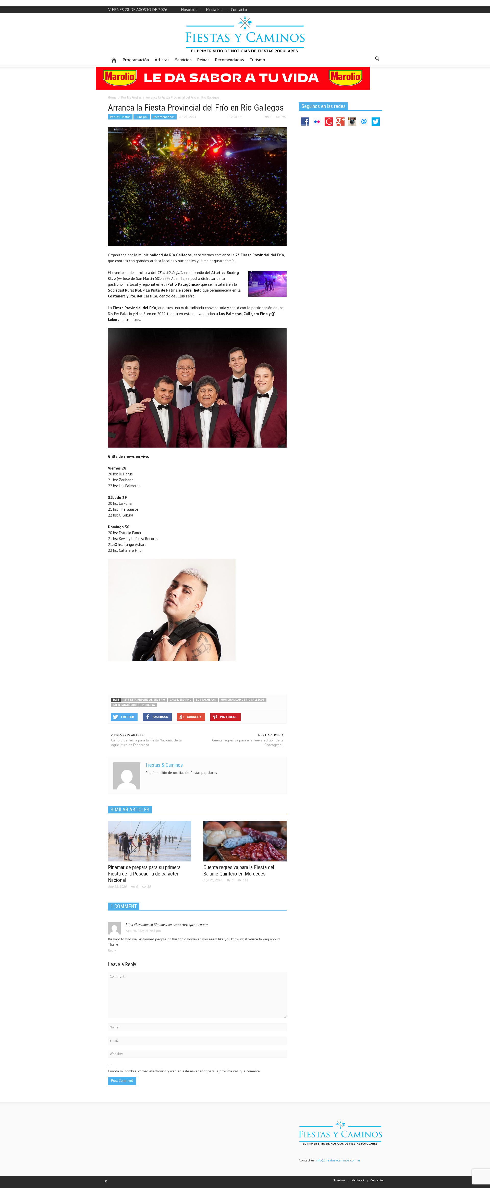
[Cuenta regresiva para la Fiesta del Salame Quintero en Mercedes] (245, 840)
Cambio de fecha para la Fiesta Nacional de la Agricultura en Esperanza (146, 742)
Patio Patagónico (125, 705)
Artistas (162, 59)
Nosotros (189, 9)
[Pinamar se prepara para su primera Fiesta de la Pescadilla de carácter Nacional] (149, 840)
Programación (136, 59)
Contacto (239, 9)
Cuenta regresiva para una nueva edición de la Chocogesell (248, 742)
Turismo (257, 59)
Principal (142, 117)
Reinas (203, 59)
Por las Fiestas (120, 117)
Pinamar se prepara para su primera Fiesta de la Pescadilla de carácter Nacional (144, 873)
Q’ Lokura (148, 705)
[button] (377, 59)
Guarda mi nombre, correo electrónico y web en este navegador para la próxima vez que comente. (184, 1071)
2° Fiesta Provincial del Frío (144, 699)
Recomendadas (229, 59)
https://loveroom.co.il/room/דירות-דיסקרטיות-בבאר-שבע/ (167, 925)
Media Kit (214, 9)
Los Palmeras (206, 699)
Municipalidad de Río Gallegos (242, 699)
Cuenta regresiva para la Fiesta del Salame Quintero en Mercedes (238, 870)
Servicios (183, 59)
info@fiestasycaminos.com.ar (338, 1160)
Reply (112, 950)
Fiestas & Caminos (164, 765)
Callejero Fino (180, 699)
